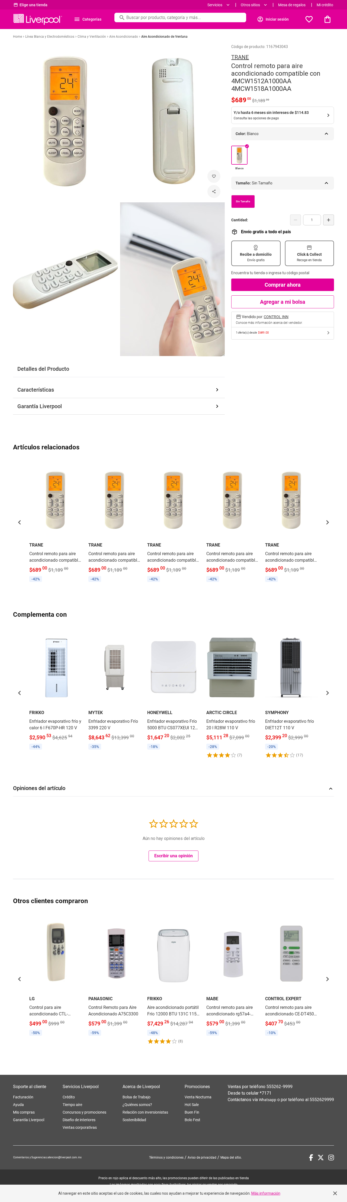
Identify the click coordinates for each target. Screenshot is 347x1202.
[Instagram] (331, 1157)
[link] (55, 522)
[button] (19, 522)
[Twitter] (320, 1157)
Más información (265, 1193)
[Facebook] (311, 1157)
